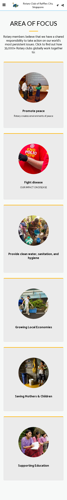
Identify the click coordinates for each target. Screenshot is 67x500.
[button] (4, 5)
